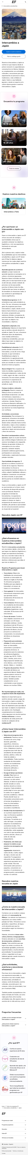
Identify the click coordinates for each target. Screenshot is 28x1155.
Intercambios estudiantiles (10, 6)
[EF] (14, 2)
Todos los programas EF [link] (12, 1106)
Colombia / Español (8, 1144)
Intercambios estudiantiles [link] (10, 1107)
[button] (2, 2)
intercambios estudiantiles (16, 547)
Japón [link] (20, 1107)
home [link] (3, 1106)
